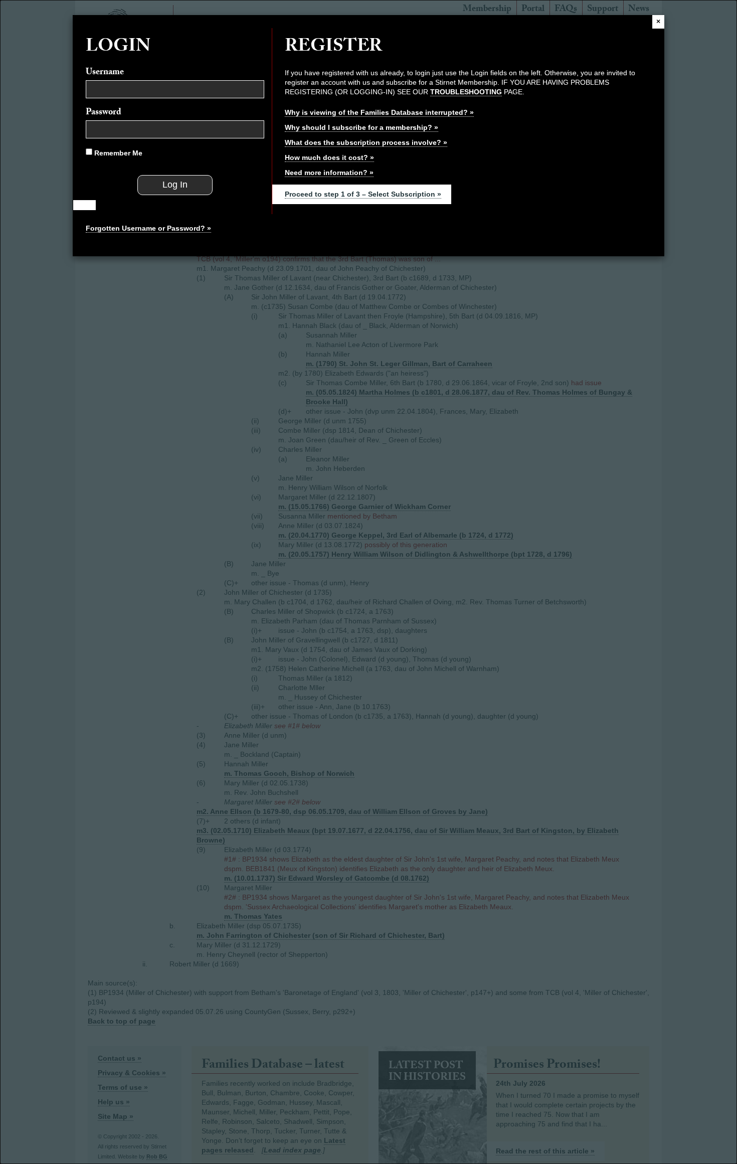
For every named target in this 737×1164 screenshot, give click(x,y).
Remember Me (117, 153)
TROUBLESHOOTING (466, 92)
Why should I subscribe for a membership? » (361, 127)
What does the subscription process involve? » (366, 142)
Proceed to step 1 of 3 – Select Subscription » (363, 194)
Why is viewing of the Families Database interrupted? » (379, 112)
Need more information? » (329, 173)
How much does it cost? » (329, 157)
